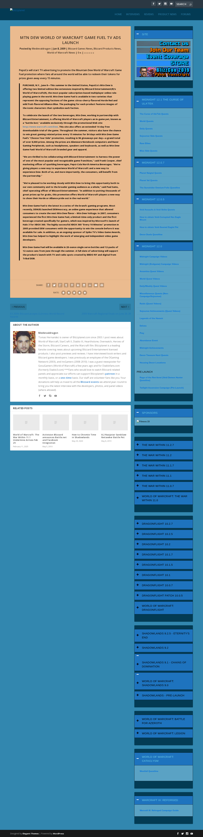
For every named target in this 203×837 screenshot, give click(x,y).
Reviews (149, 14)
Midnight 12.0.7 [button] (153, 162)
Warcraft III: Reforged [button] (160, 800)
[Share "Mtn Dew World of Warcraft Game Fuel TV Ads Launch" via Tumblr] (66, 285)
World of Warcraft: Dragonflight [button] (158, 607)
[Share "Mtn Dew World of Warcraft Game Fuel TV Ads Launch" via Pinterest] (72, 285)
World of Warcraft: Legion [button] (163, 733)
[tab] (163, 34)
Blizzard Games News (80, 48)
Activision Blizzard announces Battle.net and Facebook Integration (55, 438)
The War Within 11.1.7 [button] (158, 465)
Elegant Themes (31, 833)
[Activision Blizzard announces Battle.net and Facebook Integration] (56, 422)
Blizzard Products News (107, 48)
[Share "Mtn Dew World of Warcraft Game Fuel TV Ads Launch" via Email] (96, 285)
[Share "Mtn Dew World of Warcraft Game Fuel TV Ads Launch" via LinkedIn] (78, 285)
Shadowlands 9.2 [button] (155, 647)
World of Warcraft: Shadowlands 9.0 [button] (158, 683)
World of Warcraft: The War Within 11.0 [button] (164, 498)
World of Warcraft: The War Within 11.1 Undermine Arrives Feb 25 (26, 438)
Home (118, 14)
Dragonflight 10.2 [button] (156, 544)
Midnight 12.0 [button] (152, 246)
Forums (186, 14)
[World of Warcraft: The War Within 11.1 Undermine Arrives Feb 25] (26, 422)
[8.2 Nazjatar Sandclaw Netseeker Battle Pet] (114, 422)
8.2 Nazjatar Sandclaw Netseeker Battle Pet (113, 436)
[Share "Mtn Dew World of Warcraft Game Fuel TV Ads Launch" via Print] (102, 285)
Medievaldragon (41, 48)
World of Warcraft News (61, 52)
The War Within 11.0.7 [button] (158, 486)
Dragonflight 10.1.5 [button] (157, 564)
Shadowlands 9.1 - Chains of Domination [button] (164, 664)
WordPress (58, 833)
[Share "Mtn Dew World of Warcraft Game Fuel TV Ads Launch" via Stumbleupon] (90, 285)
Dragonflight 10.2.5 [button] (157, 534)
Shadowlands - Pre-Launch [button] (163, 695)
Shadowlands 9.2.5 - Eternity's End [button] (166, 635)
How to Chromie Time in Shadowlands (84, 436)
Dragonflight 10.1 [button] (156, 575)
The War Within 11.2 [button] (157, 455)
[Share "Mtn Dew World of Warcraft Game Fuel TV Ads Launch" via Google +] (60, 285)
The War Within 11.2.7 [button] (158, 444)
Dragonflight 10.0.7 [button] (157, 585)
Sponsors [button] (150, 412)
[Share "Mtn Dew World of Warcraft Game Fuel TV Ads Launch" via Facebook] (48, 285)
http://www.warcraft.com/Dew (40, 126)
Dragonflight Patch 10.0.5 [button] (162, 595)
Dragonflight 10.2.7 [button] (157, 523)
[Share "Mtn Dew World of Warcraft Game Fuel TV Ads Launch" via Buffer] (84, 285)
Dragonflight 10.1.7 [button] (157, 554)
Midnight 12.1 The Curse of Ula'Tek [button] (163, 101)
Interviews (133, 14)
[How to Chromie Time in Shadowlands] (85, 422)
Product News (167, 14)
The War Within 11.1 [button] (157, 475)
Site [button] (145, 34)
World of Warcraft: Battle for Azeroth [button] (163, 721)
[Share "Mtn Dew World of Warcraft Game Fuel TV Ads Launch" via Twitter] (54, 285)
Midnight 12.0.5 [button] (153, 199)
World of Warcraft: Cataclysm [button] (158, 758)
